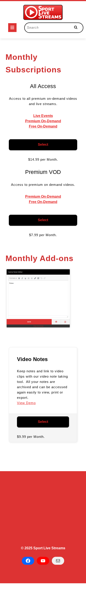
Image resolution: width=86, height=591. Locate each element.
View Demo (26, 403)
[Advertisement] (43, 510)
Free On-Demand (43, 126)
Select (43, 145)
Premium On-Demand (43, 121)
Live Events (43, 116)
